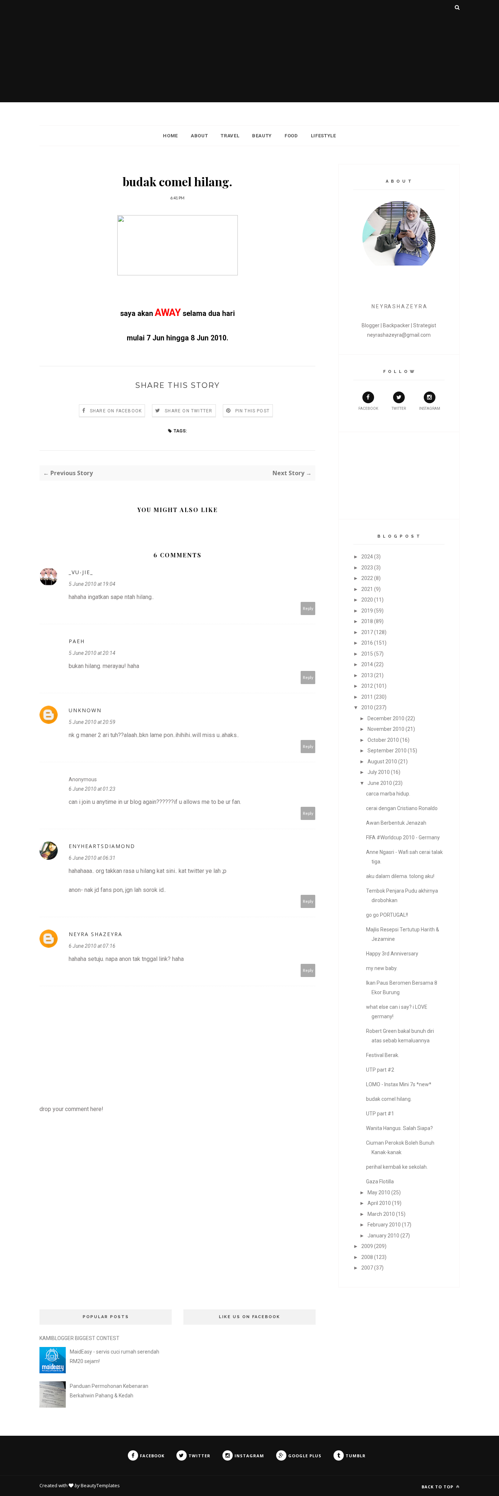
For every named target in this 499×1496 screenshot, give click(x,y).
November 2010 (385, 729)
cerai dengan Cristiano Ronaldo (402, 808)
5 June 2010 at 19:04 (92, 584)
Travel (230, 135)
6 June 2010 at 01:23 (92, 789)
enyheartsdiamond (102, 846)
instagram (429, 409)
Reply (308, 608)
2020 (367, 600)
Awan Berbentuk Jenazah (396, 823)
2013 (367, 675)
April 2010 (379, 1203)
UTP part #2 (380, 1070)
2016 (367, 643)
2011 (367, 697)
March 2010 (381, 1214)
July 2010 (378, 772)
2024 (367, 557)
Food (291, 135)
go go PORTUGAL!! (387, 915)
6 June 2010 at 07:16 (92, 946)
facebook (368, 409)
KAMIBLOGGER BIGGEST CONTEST (79, 1338)
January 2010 (383, 1236)
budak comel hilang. (389, 1099)
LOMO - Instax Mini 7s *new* (398, 1084)
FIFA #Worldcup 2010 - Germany (403, 837)
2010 (367, 707)
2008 (367, 1257)
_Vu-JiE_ (81, 572)
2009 (367, 1246)
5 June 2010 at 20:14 (92, 653)
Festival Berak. (382, 1055)
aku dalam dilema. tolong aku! (400, 876)
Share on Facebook (116, 410)
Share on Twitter (188, 410)
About (199, 135)
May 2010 (378, 1192)
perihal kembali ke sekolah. (397, 1167)
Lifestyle (323, 135)
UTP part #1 (380, 1114)
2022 (367, 578)
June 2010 (379, 783)
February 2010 (384, 1225)
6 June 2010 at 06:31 (92, 858)
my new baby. (381, 968)
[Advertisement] (249, 51)
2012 (367, 686)
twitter (399, 409)
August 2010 (382, 761)
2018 (367, 621)
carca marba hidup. (388, 794)
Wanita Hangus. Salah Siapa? (399, 1128)
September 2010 (387, 750)
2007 (367, 1268)
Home (170, 135)
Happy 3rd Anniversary (392, 954)
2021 (367, 589)
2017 (367, 632)
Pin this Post (252, 410)
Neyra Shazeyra (95, 934)
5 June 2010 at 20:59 (92, 722)
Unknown (85, 710)
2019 (367, 611)
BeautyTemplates (100, 1485)
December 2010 (385, 718)
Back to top (438, 1486)
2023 (367, 567)
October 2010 (383, 740)
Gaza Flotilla (380, 1181)
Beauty (262, 135)
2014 (367, 664)
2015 (367, 654)
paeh (77, 641)
